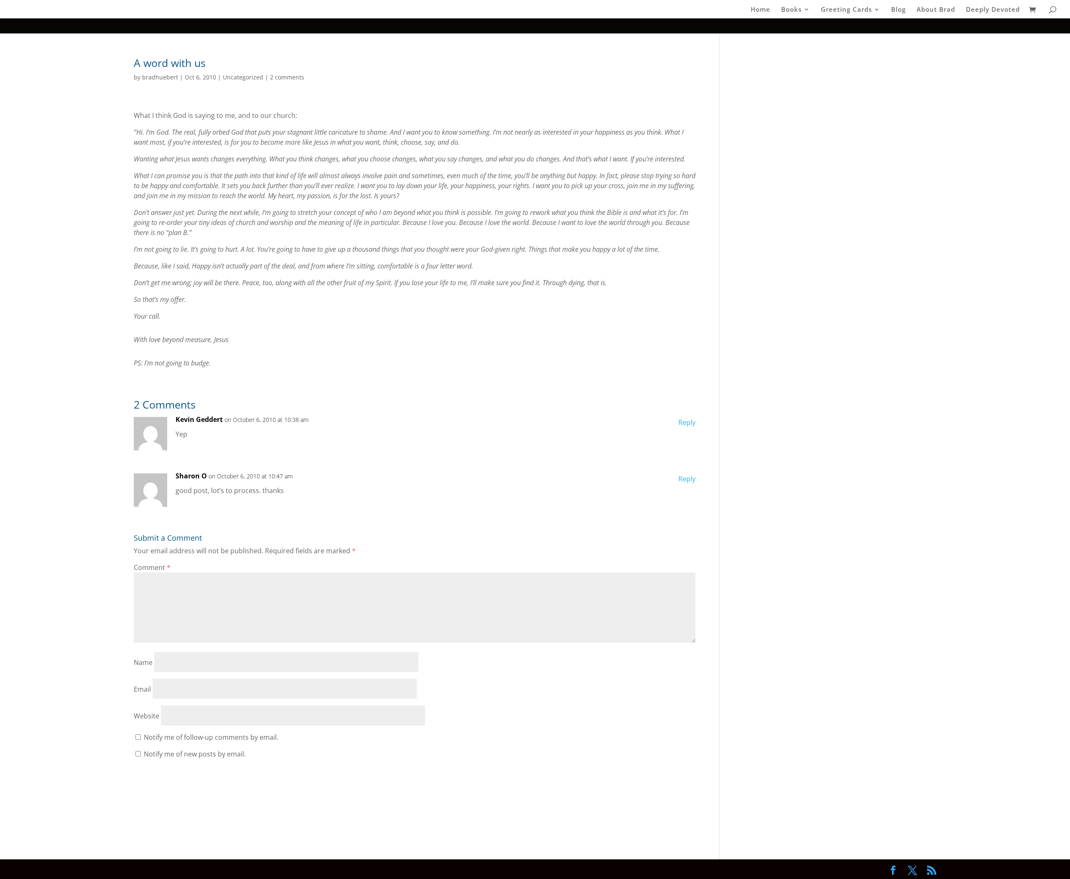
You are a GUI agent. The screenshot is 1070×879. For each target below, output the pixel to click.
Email (142, 689)
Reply (687, 422)
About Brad (936, 9)
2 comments (287, 77)
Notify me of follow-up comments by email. (211, 737)
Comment (152, 567)
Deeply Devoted (993, 9)
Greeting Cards (846, 9)
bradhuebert (160, 77)
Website (146, 716)
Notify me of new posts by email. (195, 754)
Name (143, 662)
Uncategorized (243, 77)
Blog (898, 9)
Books (791, 9)
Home (760, 9)
